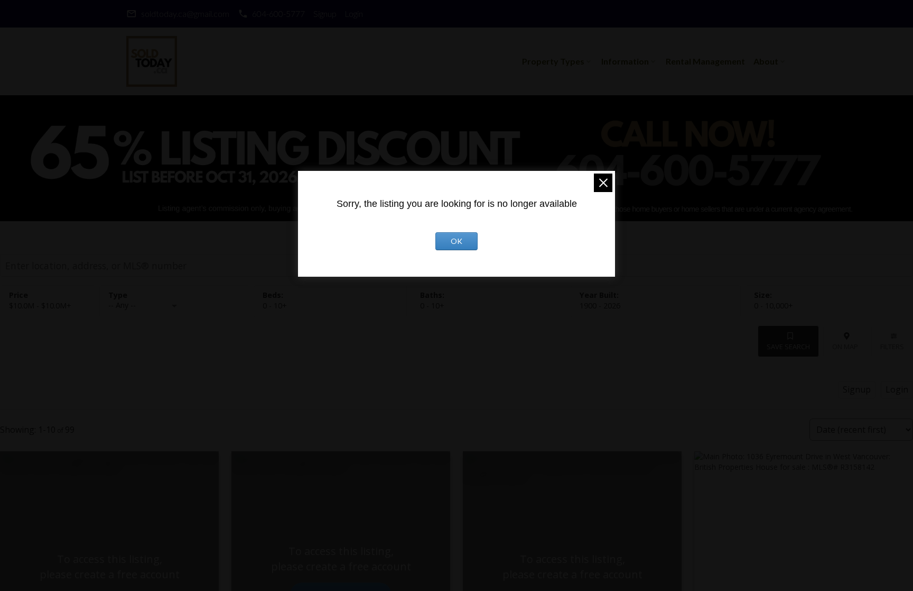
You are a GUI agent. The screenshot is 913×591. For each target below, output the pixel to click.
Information (625, 61)
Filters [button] (892, 346)
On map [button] (845, 346)
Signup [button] (857, 389)
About (765, 61)
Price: (40, 306)
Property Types (553, 61)
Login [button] (897, 389)
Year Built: (600, 306)
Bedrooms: (275, 306)
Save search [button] (788, 346)
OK (456, 241)
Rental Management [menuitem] (705, 61)
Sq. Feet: (773, 306)
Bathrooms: (432, 306)
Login (353, 13)
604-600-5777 (278, 13)
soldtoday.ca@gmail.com (185, 13)
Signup (324, 13)
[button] (177, 13)
